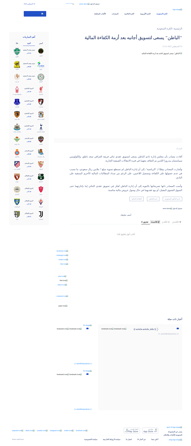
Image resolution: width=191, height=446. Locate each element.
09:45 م (29, 216)
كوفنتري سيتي (40, 119)
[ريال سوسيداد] (41, 152)
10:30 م (29, 166)
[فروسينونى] (17, 202)
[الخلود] (41, 51)
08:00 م (29, 154)
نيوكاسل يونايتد (17, 131)
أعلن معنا (154, 439)
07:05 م (29, 53)
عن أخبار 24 (141, 439)
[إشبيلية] (41, 164)
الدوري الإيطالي (29, 176)
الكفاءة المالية (136, 199)
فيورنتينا (41, 206)
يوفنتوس (41, 219)
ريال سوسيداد (40, 156)
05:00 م (29, 104)
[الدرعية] (17, 77)
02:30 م (29, 91)
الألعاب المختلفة (100, 14)
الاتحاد (17, 69)
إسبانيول (17, 156)
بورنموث (41, 106)
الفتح (41, 69)
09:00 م (29, 66)
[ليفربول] (41, 89)
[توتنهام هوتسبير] (41, 127)
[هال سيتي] (17, 114)
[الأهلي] (17, 51)
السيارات (115, 14)
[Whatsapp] (62, 255)
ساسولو (41, 181)
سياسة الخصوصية (90, 439)
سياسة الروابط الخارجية (111, 439)
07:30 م (29, 129)
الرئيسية (178, 28)
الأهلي (17, 56)
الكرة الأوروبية (145, 14)
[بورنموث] (41, 102)
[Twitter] (63, 259)
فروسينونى (17, 206)
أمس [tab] (41, 43)
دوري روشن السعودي (29, 50)
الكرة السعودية (162, 14)
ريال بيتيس (17, 144)
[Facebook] (62, 251)
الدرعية (17, 81)
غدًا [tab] (17, 43)
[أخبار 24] (35, 14)
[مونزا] (41, 189)
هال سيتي (17, 119)
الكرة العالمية (129, 14)
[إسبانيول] (17, 152)
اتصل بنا (129, 439)
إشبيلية (41, 169)
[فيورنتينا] (41, 202)
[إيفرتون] (17, 102)
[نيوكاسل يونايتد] (17, 127)
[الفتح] (41, 64)
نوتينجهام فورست (17, 94)
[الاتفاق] (41, 77)
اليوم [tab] (29, 43)
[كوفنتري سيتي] (41, 114)
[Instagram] (56, 430)
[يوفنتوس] (41, 214)
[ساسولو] (41, 177)
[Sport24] (173, 427)
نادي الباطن (153, 199)
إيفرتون (17, 106)
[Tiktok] (30, 430)
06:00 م (29, 141)
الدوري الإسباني (29, 138)
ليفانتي (41, 144)
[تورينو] (17, 177)
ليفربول (41, 94)
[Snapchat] (17, 430)
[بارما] (17, 214)
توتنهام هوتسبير (41, 131)
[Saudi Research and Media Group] (173, 439)
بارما (17, 219)
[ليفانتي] (41, 139)
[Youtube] (42, 430)
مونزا (41, 194)
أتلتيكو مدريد (17, 169)
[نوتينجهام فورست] (17, 89)
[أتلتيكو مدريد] (17, 164)
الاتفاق (41, 81)
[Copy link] (64, 264)
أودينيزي (17, 194)
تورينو (17, 181)
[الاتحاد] (17, 64)
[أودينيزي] (17, 189)
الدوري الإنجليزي (28, 88)
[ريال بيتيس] (17, 139)
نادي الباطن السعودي (172, 199)
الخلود (40, 55)
